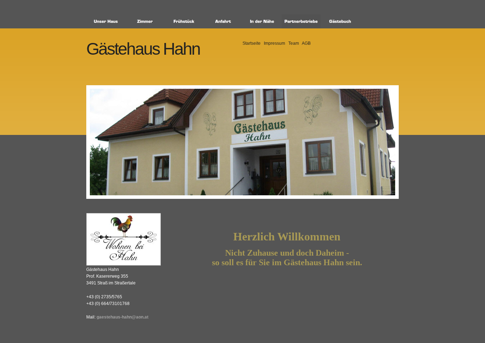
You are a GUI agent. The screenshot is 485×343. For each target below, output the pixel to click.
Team (293, 43)
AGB (306, 43)
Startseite (252, 43)
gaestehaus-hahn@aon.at (122, 317)
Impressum (274, 43)
